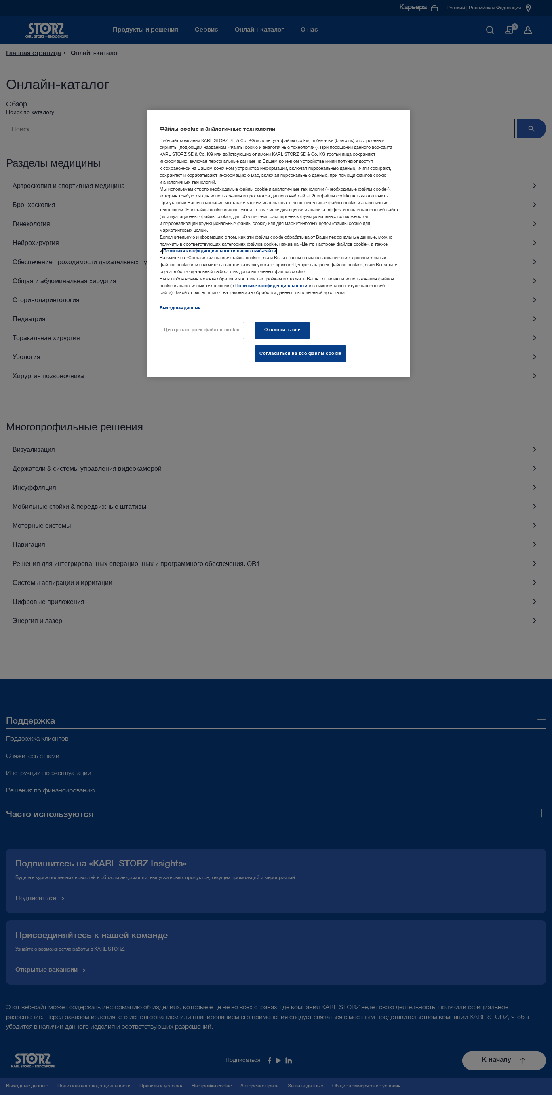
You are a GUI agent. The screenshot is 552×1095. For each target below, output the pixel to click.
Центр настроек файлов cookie (202, 330)
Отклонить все (282, 330)
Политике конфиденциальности (271, 286)
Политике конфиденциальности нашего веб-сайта (219, 251)
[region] (278, 243)
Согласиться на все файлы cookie (300, 354)
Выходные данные (180, 308)
